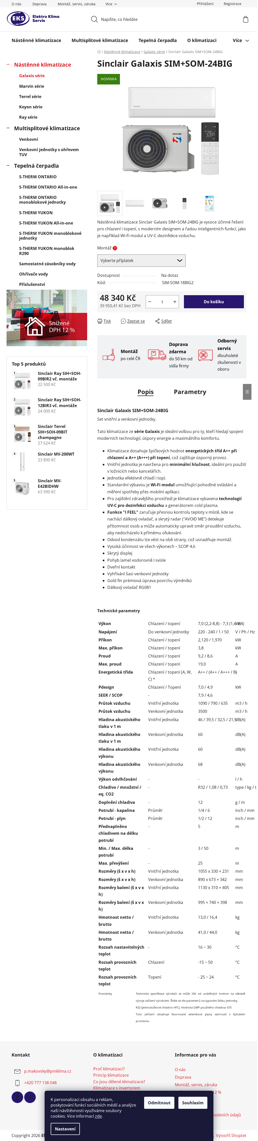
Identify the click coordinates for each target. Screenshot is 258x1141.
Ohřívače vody (33, 274)
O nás (16, 4)
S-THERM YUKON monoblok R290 (46, 251)
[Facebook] (17, 1097)
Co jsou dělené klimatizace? (119, 1082)
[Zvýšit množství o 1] (175, 301)
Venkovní (28, 139)
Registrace (232, 3)
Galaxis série (32, 75)
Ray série (28, 117)
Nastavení (65, 1129)
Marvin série (31, 86)
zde (98, 1116)
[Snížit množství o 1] (149, 301)
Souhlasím (193, 1103)
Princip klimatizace (111, 1075)
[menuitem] (36, 40)
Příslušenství (32, 284)
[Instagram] (30, 1097)
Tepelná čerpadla (36, 165)
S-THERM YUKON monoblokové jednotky (50, 236)
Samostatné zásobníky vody (47, 264)
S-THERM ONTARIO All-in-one (48, 187)
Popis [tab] (146, 391)
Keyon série (30, 107)
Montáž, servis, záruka (76, 4)
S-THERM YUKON (36, 212)
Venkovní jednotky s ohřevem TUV (49, 152)
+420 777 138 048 (40, 1082)
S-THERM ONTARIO (38, 177)
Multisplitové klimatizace (47, 128)
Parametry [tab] (190, 391)
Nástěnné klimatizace (42, 64)
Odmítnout (159, 1103)
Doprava (40, 4)
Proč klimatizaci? (109, 1069)
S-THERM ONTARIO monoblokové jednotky (42, 200)
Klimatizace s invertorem (116, 1088)
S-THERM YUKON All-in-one (46, 223)
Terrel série (30, 96)
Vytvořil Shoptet (231, 1135)
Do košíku (214, 301)
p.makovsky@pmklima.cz (47, 1071)
